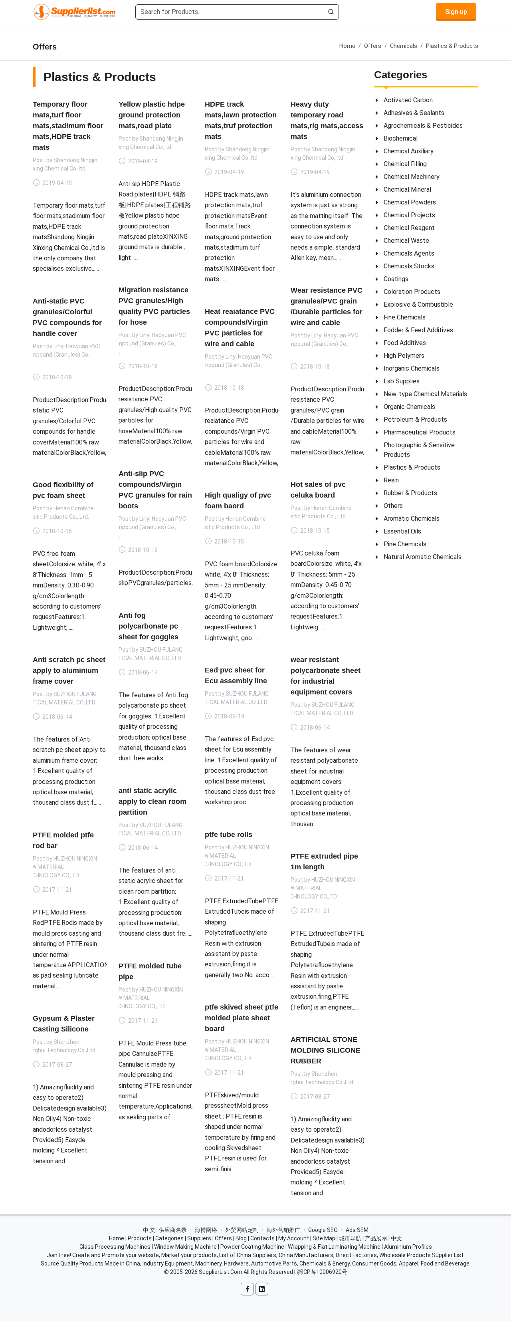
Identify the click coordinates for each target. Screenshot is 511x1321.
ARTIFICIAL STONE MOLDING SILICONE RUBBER (325, 1050)
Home (347, 46)
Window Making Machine (185, 1247)
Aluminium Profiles (408, 1247)
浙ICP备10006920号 (322, 1272)
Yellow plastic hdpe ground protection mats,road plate (152, 115)
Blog (241, 1238)
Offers (372, 46)
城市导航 (350, 1238)
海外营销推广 (283, 1230)
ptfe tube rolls (228, 834)
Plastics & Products (452, 46)
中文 (396, 1238)
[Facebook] (247, 1289)
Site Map (324, 1238)
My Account (293, 1238)
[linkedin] (262, 1289)
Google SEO (323, 1230)
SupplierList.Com (220, 1272)
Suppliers (199, 1238)
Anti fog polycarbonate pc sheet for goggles (148, 626)
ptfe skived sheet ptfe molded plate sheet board (241, 1017)
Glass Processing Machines (115, 1247)
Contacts (262, 1238)
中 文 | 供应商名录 (165, 1230)
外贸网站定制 (242, 1230)
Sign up (456, 12)
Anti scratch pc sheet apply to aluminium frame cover (69, 670)
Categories (169, 1238)
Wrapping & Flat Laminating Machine (334, 1247)
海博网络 (206, 1230)
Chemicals (403, 46)
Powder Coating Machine (252, 1247)
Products (140, 1238)
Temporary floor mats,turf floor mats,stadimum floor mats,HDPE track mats (68, 125)
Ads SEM (357, 1230)
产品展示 (376, 1238)
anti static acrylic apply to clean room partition (152, 801)
